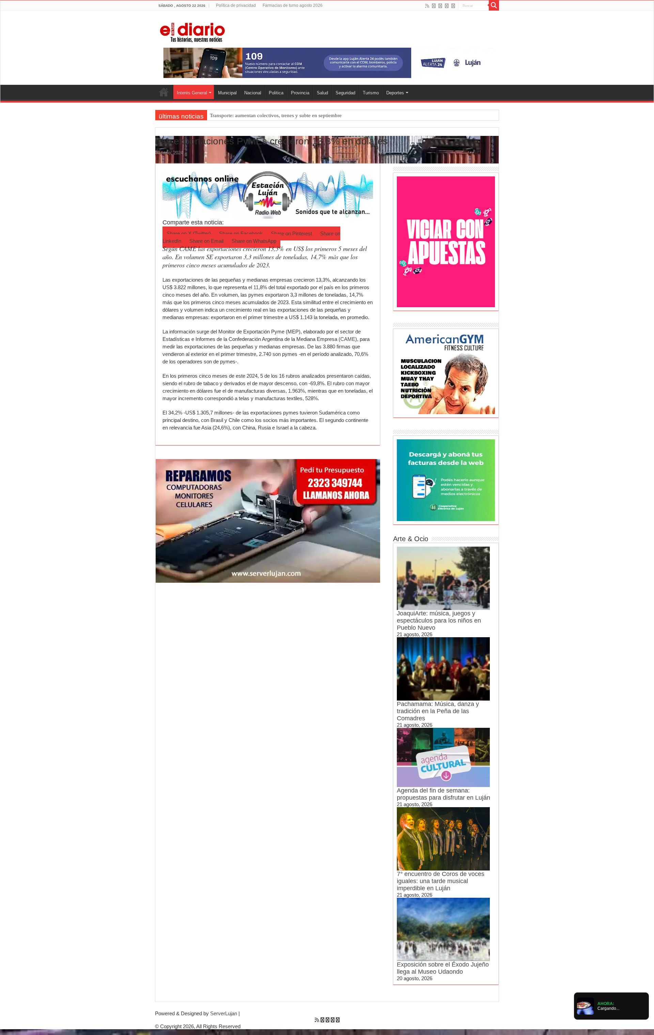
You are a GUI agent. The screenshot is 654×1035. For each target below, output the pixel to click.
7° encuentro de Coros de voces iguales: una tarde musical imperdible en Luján (440, 881)
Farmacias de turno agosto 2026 (293, 5)
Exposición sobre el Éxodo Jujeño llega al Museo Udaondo (443, 968)
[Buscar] (494, 5)
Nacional (252, 92)
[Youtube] (446, 6)
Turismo (371, 92)
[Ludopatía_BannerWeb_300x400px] (446, 241)
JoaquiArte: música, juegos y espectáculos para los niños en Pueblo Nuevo (439, 620)
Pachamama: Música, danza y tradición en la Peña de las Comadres (438, 711)
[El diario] (192, 31)
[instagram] (453, 6)
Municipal (227, 92)
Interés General (192, 92)
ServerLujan (223, 1013)
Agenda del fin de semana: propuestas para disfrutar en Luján (443, 794)
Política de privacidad (236, 5)
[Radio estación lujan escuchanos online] (267, 194)
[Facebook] (433, 6)
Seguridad (345, 92)
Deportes (395, 92)
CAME (347, 339)
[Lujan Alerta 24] (327, 62)
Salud (322, 92)
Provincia (300, 92)
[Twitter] (440, 6)
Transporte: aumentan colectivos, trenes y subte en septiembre (276, 115)
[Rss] (427, 6)
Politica (276, 92)
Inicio (164, 92)
